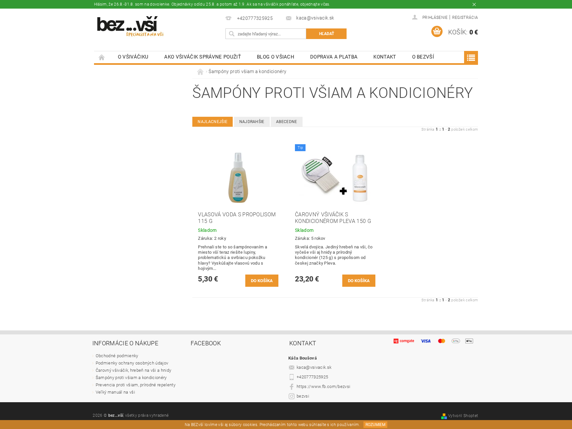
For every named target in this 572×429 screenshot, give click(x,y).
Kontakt (384, 57)
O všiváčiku (133, 57)
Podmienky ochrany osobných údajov (132, 363)
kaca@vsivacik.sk (314, 367)
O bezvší (423, 57)
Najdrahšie (251, 121)
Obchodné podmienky (117, 355)
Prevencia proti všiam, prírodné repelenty (135, 384)
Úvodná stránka (102, 57)
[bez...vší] (130, 26)
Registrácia (465, 17)
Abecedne (286, 121)
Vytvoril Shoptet (463, 415)
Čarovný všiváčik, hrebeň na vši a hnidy (133, 370)
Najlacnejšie (212, 121)
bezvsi (303, 396)
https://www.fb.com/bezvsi (323, 386)
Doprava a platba (334, 57)
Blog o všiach (275, 57)
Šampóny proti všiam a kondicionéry (131, 377)
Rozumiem (375, 424)
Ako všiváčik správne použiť (202, 57)
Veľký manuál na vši (115, 392)
